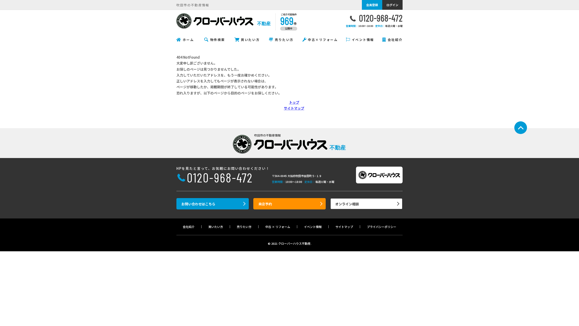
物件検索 (217, 40)
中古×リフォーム (323, 40)
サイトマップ (294, 108)
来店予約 (265, 203)
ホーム (188, 40)
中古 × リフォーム (277, 227)
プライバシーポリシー (381, 227)
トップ (294, 102)
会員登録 (372, 5)
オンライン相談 (347, 203)
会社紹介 (395, 40)
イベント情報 (363, 40)
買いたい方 (250, 40)
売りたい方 (284, 40)
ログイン (392, 5)
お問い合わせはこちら (198, 203)
